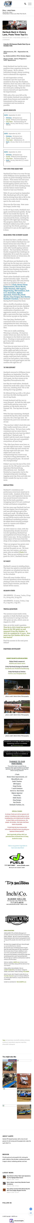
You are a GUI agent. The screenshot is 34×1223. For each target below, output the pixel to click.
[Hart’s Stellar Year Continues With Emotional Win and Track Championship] (24, 1066)
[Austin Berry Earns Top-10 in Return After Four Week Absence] (10, 1096)
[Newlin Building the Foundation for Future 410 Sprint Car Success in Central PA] (10, 1112)
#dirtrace (22, 1040)
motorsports (12, 1044)
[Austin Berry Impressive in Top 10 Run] (10, 1080)
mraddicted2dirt (6, 39)
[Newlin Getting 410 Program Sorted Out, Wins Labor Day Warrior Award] (10, 1066)
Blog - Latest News (9, 10)
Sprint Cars (23, 37)
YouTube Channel (8, 976)
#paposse (18, 1042)
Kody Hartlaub (17, 37)
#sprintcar (23, 1042)
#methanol (5, 1042)
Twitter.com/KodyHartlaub (17, 674)
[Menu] (28, 4)
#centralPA (17, 1040)
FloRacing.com (18, 745)
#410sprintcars (9, 1040)
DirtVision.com (17, 756)
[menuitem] (24, 4)
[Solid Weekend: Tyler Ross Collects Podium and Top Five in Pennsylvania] (24, 1080)
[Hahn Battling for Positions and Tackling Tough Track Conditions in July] (24, 1095)
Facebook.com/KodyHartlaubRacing (17, 668)
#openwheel (12, 1042)
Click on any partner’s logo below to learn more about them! (17, 846)
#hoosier (27, 1040)
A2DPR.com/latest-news (17, 663)
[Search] (24, 4)
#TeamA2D (5, 1044)
